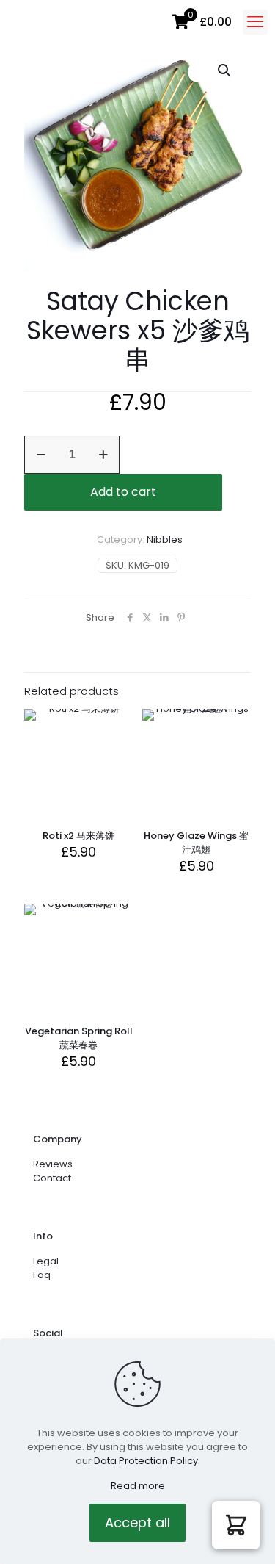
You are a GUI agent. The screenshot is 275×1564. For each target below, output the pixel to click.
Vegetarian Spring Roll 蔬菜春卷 (79, 1038)
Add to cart (123, 491)
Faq (42, 1275)
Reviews (53, 1164)
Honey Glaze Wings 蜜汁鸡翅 (196, 843)
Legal (46, 1261)
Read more (138, 1486)
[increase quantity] (103, 454)
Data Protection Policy (146, 1461)
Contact (52, 1178)
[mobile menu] (255, 22)
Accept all (137, 1522)
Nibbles (165, 540)
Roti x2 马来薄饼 (78, 836)
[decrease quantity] (41, 454)
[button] (225, 70)
